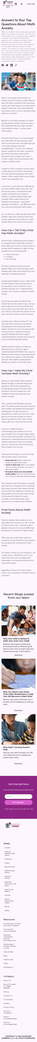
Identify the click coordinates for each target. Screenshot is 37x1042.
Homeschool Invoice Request (9, 930)
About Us (7, 980)
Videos (7, 863)
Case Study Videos (9, 890)
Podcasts (8, 859)
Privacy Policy (8, 1007)
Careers (6, 1003)
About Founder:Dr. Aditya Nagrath (9, 986)
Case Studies (8, 952)
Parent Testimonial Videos (9, 901)
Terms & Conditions (7, 1012)
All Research (8, 967)
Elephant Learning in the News (10, 884)
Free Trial (31, 4)
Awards (7, 848)
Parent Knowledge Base (10, 1018)
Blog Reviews (10, 867)
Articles (7, 895)
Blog (5, 956)
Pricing (6, 992)
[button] (16, 4)
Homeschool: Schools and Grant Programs (11, 924)
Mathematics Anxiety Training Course (9, 946)
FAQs (5, 963)
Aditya (7, 910)
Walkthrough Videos (10, 871)
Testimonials (8, 959)
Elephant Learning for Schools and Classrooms (9, 937)
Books (7, 907)
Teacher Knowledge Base (10, 1023)
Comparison (8, 999)
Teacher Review (8, 877)
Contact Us (7, 996)
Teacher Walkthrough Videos (10, 853)
